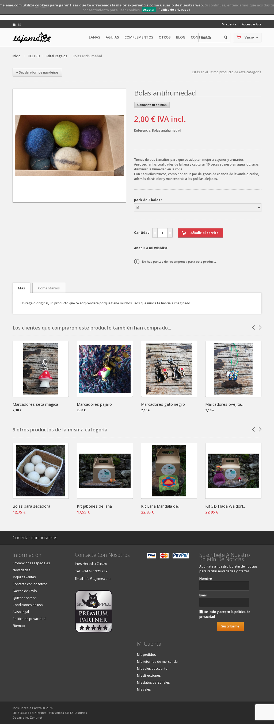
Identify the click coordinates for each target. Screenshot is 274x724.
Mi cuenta (229, 24)
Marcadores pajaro (94, 404)
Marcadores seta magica (35, 404)
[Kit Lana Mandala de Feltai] (169, 497)
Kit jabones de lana (94, 506)
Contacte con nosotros (30, 584)
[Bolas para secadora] (41, 497)
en (14, 24)
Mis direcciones (149, 675)
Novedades (21, 570)
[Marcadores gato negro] (169, 395)
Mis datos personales (153, 682)
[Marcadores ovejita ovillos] (233, 395)
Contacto (200, 37)
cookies (42, 5)
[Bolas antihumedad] (69, 197)
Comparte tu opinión (152, 104)
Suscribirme (230, 626)
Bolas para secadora (31, 506)
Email (203, 595)
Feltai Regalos (56, 56)
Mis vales (144, 689)
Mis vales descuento (152, 668)
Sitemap (19, 625)
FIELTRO (34, 56)
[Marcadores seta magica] (41, 395)
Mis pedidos (146, 654)
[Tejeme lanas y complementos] (34, 37)
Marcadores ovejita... (224, 404)
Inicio (17, 56)
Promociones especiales (31, 563)
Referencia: (143, 130)
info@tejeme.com (97, 578)
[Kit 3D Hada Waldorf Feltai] (233, 497)
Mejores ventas (24, 577)
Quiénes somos (24, 598)
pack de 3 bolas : (148, 200)
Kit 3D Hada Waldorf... (225, 506)
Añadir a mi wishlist (151, 248)
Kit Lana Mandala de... (160, 506)
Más (21, 288)
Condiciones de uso (28, 605)
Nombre (205, 578)
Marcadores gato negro (163, 404)
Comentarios (49, 288)
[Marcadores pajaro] (105, 395)
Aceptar (149, 9)
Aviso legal (21, 612)
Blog (180, 37)
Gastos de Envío (25, 591)
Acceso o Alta (251, 24)
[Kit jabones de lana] (105, 497)
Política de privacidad (174, 9)
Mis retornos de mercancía (157, 661)
